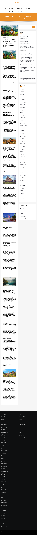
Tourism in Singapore (24, 44)
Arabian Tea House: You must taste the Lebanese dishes (27, 68)
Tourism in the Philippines (25, 43)
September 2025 (23, 105)
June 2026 (22, 91)
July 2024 (22, 128)
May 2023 (22, 151)
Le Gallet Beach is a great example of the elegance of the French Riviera (27, 74)
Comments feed (22, 435)
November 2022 (23, 161)
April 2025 (3, 440)
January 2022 (22, 177)
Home (5, 8)
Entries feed (21, 433)
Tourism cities (22, 214)
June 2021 (22, 188)
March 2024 (22, 135)
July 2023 (22, 148)
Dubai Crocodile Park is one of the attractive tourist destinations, (26, 55)
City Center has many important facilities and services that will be (26, 58)
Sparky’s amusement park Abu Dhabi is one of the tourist (27, 71)
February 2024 (23, 136)
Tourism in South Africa (24, 36)
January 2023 (22, 157)
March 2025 (22, 115)
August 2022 (3, 492)
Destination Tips (28, 8)
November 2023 (23, 141)
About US (20, 11)
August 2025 (22, 107)
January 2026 (22, 99)
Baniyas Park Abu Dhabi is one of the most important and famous (27, 61)
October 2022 (22, 162)
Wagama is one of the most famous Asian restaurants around (26, 76)
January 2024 (22, 138)
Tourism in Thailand (24, 41)
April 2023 (3, 479)
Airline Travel (11, 8)
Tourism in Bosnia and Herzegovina (26, 35)
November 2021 (23, 180)
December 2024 (23, 120)
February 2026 (23, 97)
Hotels (5, 11)
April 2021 (22, 191)
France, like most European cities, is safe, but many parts (26, 65)
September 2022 (23, 164)
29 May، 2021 (9, 43)
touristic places (23, 216)
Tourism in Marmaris (24, 63)
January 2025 (22, 118)
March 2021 (22, 193)
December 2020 (23, 198)
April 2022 (22, 172)
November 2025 (23, 102)
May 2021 (22, 190)
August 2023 (22, 146)
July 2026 (22, 89)
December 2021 (23, 178)
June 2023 (22, 149)
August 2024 (3, 453)
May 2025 (22, 112)
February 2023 (23, 156)
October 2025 (22, 104)
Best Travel (18, 2)
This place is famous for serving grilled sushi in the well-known (27, 79)
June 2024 (22, 130)
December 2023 (4, 466)
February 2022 (23, 175)
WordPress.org (22, 437)
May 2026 (22, 92)
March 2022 (22, 174)
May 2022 (22, 170)
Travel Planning (12, 11)
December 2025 (4, 427)
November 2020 (4, 526)
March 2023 (22, 154)
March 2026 (22, 96)
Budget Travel (19, 8)
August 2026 (22, 88)
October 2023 (22, 143)
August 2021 (22, 185)
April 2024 (22, 133)
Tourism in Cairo (23, 50)
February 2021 (22, 195)
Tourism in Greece (23, 38)
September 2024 (23, 125)
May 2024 (22, 131)
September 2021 (23, 183)
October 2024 (22, 123)
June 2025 (22, 110)
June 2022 (22, 169)
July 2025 (22, 109)
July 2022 (22, 167)
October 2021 (22, 182)
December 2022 (23, 159)
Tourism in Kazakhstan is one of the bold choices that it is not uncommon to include (27, 47)
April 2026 (22, 94)
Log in (20, 432)
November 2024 (23, 122)
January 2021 (22, 196)
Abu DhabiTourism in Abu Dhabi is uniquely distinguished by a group (26, 53)
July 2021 (21, 187)
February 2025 (23, 117)
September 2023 (23, 144)
